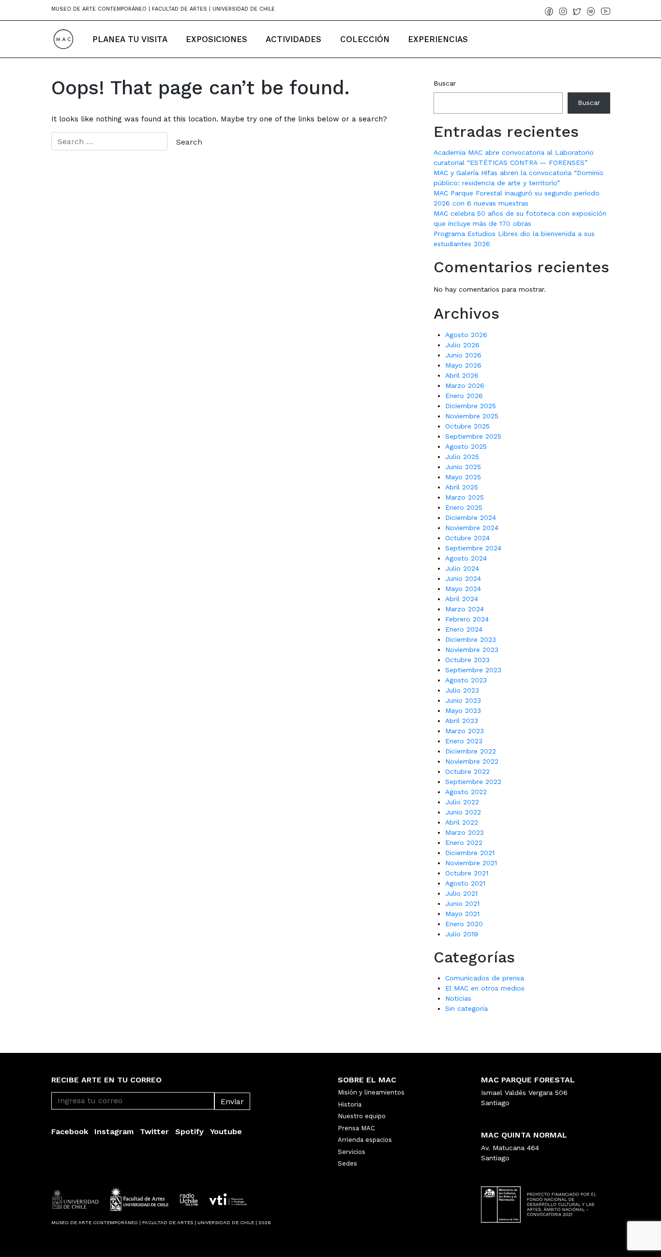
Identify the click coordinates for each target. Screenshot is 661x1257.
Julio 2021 (461, 893)
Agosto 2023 (466, 680)
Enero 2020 (464, 924)
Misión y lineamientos (371, 1092)
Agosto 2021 (465, 883)
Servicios (351, 1151)
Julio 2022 (462, 802)
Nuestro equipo (362, 1116)
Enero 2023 (463, 741)
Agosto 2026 (466, 335)
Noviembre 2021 (471, 863)
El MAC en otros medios (485, 988)
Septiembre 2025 (473, 436)
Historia (349, 1104)
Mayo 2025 (463, 477)
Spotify (189, 1131)
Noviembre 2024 (471, 528)
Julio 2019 (461, 934)
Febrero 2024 (467, 619)
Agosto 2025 (466, 446)
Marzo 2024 (464, 609)
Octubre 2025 (467, 426)
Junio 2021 (462, 903)
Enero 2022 (463, 842)
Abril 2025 (461, 487)
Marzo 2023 (464, 731)
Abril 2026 (462, 375)
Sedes (347, 1163)
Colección (365, 39)
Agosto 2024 (466, 558)
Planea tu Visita (129, 39)
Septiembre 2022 (473, 781)
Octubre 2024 (467, 538)
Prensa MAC (356, 1128)
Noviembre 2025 (471, 416)
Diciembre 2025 (470, 406)
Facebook (69, 1131)
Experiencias (438, 39)
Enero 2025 (463, 507)
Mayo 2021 (462, 913)
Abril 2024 (461, 599)
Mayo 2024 (463, 588)
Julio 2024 (462, 568)
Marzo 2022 (464, 832)
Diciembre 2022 (470, 751)
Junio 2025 (463, 467)
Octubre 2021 (466, 873)
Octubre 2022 (467, 771)
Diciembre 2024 (470, 517)
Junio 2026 (463, 355)
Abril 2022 (461, 822)
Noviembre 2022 (471, 761)
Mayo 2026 (463, 365)
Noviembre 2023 (471, 649)
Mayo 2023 (463, 710)
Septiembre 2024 (473, 548)
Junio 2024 (463, 578)
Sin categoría (466, 1008)
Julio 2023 (462, 690)
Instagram (114, 1131)
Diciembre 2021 (470, 853)
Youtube (226, 1131)
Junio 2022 (463, 812)
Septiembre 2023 (473, 670)
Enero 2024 (463, 629)
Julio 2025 (462, 456)
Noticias (458, 998)
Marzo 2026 (464, 385)
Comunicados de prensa (484, 978)
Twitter (154, 1131)
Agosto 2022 (466, 792)
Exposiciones (216, 39)
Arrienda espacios (365, 1139)
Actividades (293, 39)
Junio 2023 (463, 700)
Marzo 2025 (464, 497)
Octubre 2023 (467, 660)
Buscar (445, 83)
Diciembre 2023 (470, 639)
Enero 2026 (464, 395)
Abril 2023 (461, 721)
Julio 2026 (462, 345)
